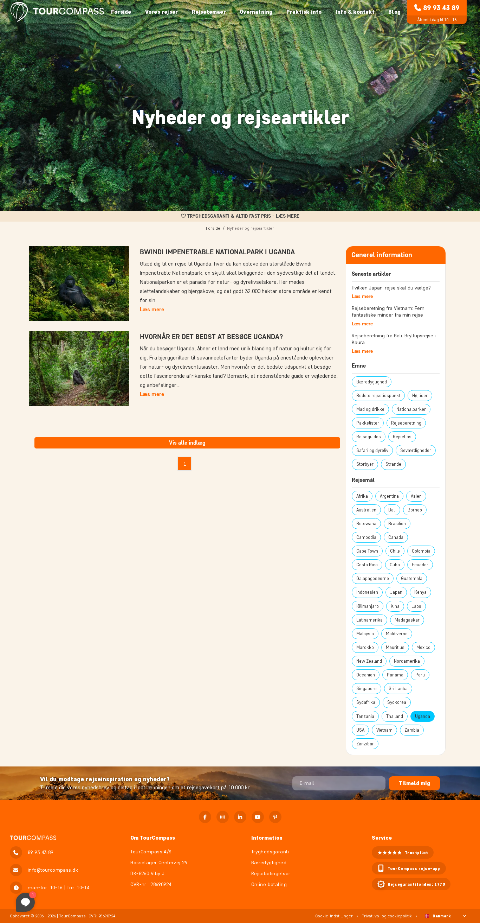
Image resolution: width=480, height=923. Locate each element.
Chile (395, 551)
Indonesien (367, 592)
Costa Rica (367, 564)
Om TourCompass (152, 837)
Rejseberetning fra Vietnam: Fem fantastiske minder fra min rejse (388, 311)
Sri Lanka (398, 688)
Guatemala (411, 578)
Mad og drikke (370, 409)
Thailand (394, 716)
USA (360, 730)
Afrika (362, 496)
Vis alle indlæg (187, 442)
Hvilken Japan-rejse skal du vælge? (391, 288)
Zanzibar (365, 743)
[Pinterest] (275, 817)
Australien (366, 510)
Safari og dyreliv (372, 450)
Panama (395, 674)
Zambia (411, 730)
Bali (392, 510)
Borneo (415, 510)
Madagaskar (407, 620)
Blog (394, 11)
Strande (393, 464)
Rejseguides (368, 436)
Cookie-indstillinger (334, 915)
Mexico (423, 647)
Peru (420, 674)
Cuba (395, 564)
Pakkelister (367, 423)
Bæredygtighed (371, 381)
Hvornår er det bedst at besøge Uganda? (211, 336)
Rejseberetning (406, 423)
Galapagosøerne (372, 578)
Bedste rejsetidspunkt (378, 395)
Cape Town (367, 551)
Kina (395, 606)
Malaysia (365, 633)
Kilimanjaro (367, 606)
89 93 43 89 (441, 8)
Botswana (366, 523)
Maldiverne (397, 633)
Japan (396, 592)
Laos (416, 606)
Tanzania (365, 716)
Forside (121, 11)
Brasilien (397, 523)
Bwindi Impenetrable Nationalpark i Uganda (217, 252)
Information (267, 837)
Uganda (422, 716)
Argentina (389, 496)
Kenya (420, 592)
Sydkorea (396, 702)
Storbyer (365, 464)
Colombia (421, 551)
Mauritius (395, 647)
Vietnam (384, 730)
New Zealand (369, 661)
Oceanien (365, 674)
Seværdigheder (415, 450)
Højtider (420, 395)
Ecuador (420, 564)
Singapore (366, 688)
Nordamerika (407, 661)
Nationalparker (411, 409)
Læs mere (152, 309)
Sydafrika (365, 702)
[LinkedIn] (240, 817)
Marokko (365, 647)
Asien (416, 496)
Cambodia (366, 537)
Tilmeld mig (414, 783)
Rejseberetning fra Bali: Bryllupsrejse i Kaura (394, 339)
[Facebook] (205, 817)
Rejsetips (402, 436)
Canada (395, 537)
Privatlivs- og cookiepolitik (387, 915)
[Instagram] (222, 817)
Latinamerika (369, 620)
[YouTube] (258, 817)
